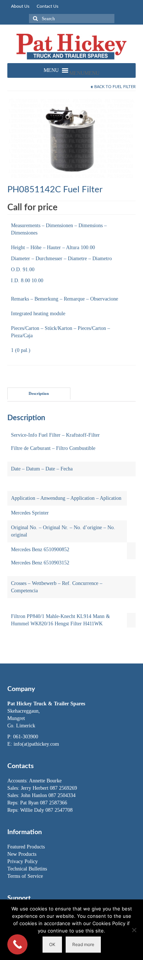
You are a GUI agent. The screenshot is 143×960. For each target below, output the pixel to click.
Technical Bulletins (27, 869)
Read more (83, 944)
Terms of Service (25, 876)
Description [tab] (39, 393)
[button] (84, 73)
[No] (134, 930)
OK (52, 944)
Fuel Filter (124, 87)
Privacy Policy (22, 861)
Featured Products (26, 847)
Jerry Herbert (35, 788)
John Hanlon (34, 795)
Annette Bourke (45, 780)
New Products (21, 854)
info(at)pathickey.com (36, 744)
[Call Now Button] (17, 944)
